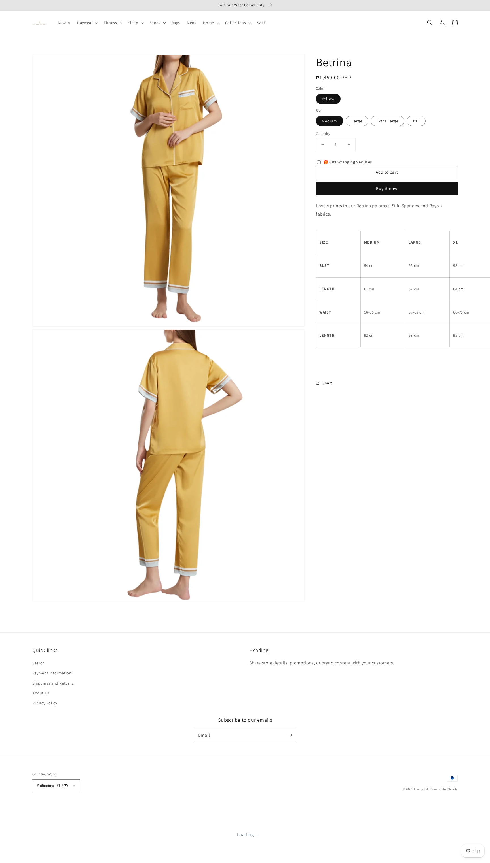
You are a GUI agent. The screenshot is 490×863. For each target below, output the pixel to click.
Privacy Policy (44, 703)
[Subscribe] (290, 735)
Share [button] (327, 382)
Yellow (328, 98)
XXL (416, 120)
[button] (430, 22)
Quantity (323, 133)
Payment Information (51, 673)
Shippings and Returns (53, 683)
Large (357, 120)
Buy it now (387, 188)
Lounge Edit (422, 789)
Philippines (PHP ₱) (52, 785)
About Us (40, 693)
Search (38, 663)
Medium (329, 120)
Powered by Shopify (444, 789)
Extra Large (387, 120)
